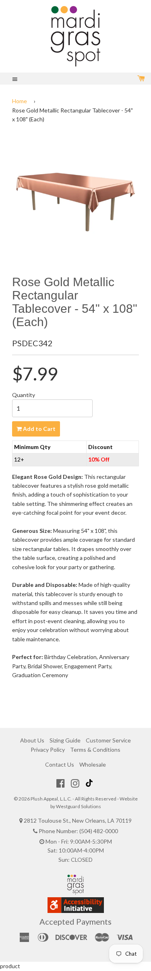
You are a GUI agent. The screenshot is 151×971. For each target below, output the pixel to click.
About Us (32, 740)
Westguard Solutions (78, 806)
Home (19, 101)
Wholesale (92, 764)
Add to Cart (39, 428)
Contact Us (59, 764)
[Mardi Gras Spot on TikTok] (90, 783)
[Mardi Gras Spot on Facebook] (60, 783)
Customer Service (108, 740)
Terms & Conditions (95, 749)
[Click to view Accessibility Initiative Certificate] (76, 910)
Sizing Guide (65, 740)
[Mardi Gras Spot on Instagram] (75, 783)
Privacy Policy (48, 749)
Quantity (23, 394)
